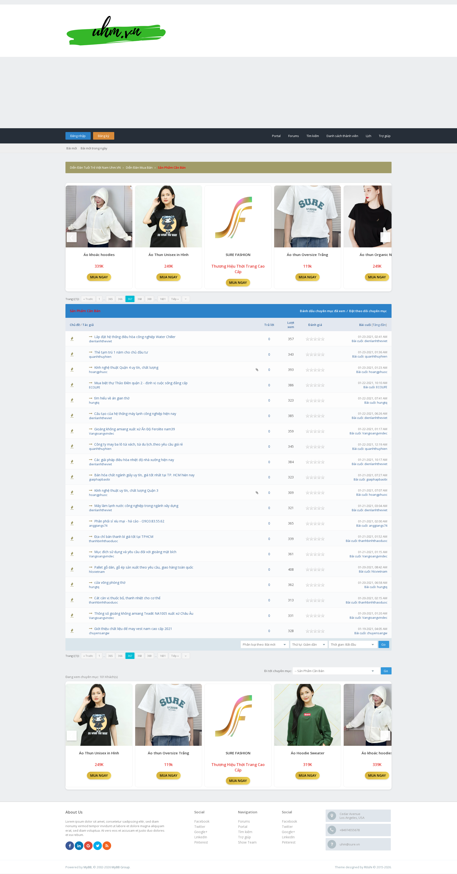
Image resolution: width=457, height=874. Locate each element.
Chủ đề (75, 325)
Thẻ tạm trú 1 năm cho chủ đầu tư (121, 352)
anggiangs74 (98, 525)
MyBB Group (121, 867)
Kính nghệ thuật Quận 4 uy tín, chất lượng (126, 367)
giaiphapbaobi (99, 479)
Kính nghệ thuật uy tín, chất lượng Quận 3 (126, 490)
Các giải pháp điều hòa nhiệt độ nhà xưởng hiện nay (134, 459)
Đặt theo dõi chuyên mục (368, 311)
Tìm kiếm (313, 136)
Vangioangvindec (101, 433)
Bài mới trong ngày (94, 148)
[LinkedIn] (79, 846)
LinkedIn (288, 837)
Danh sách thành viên (342, 136)
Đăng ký (103, 136)
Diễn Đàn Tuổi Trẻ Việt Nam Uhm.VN (95, 167)
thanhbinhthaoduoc (103, 541)
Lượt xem (290, 324)
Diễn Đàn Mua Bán (139, 167)
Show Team (247, 842)
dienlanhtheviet (100, 341)
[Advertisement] (228, 92)
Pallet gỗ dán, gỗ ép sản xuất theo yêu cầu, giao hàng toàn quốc (143, 567)
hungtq (94, 402)
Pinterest (289, 842)
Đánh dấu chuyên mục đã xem (322, 311)
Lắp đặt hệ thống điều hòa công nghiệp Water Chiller (134, 336)
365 (110, 299)
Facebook (289, 821)
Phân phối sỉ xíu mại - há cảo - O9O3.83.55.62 (129, 521)
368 (140, 299)
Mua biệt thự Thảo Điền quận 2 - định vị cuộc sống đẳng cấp (141, 383)
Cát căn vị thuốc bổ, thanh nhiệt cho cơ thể (127, 598)
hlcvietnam (97, 572)
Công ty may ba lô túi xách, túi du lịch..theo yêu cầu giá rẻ (138, 444)
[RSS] (107, 846)
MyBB (88, 867)
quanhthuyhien (100, 356)
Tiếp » (175, 299)
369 (149, 299)
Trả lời (269, 325)
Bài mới (71, 148)
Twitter (287, 826)
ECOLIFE (94, 387)
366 (120, 299)
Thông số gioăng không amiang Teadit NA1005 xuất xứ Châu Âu (143, 613)
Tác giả (88, 325)
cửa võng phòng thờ (109, 582)
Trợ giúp (385, 136)
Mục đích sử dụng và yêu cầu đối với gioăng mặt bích (135, 552)
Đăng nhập (78, 136)
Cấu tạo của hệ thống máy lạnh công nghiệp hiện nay (135, 413)
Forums (293, 136)
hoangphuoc (98, 372)
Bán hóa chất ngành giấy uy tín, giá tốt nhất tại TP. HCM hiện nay (144, 475)
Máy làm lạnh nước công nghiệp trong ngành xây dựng (136, 505)
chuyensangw (99, 633)
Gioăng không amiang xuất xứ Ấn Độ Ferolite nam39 (134, 429)
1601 (163, 299)
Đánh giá (315, 325)
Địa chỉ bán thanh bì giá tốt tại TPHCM (123, 536)
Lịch (368, 136)
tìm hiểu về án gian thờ (111, 398)
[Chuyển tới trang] (186, 299)
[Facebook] (69, 846)
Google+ (288, 832)
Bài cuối (365, 325)
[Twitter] (97, 846)
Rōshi (368, 867)
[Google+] (88, 846)
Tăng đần (379, 325)
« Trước (88, 299)
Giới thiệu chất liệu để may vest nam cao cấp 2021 (133, 628)
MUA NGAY (99, 277)
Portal (276, 136)
